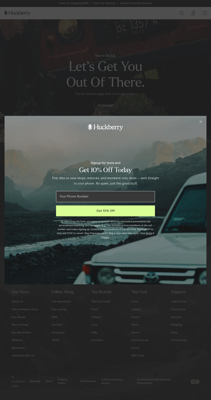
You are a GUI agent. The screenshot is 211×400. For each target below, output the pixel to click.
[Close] (201, 122)
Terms (149, 233)
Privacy (105, 237)
